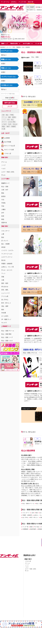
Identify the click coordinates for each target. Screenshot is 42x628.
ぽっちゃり (4, 240)
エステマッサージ (6, 257)
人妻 (2, 234)
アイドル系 (4, 296)
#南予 (8, 126)
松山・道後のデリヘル (28, 503)
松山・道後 (4, 186)
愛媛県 (32, 7)
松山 (12, 119)
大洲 (3, 115)
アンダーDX (22, 2)
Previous (4, 28)
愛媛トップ (4, 43)
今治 (8, 119)
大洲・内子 (4, 190)
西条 (9, 117)
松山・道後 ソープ (7, 337)
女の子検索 (7, 142)
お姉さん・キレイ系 (7, 267)
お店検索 (7, 138)
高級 (2, 276)
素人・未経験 (5, 244)
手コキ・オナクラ (6, 270)
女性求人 (14, 2)
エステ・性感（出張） (8, 172)
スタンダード (5, 231)
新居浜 (14, 117)
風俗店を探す (14, 43)
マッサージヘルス (6, 254)
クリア (10, 106)
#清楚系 (13, 126)
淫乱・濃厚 (4, 306)
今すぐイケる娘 (9, 149)
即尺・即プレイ (6, 303)
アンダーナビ (5, 2)
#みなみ (15, 124)
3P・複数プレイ (6, 319)
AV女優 (3, 313)
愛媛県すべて (5, 183)
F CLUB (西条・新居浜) (9, 37)
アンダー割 (25, 526)
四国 (27, 7)
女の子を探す (26, 43)
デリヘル (4, 117)
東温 (2, 219)
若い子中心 (4, 299)
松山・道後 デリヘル (7, 330)
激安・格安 (4, 283)
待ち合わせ (4, 286)
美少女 (3, 260)
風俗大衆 (30, 2)
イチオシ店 (7, 153)
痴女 (2, 309)
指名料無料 (33, 529)
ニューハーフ (5, 293)
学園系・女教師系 (6, 263)
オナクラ (4, 122)
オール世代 (4, 316)
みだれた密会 (11, 122)
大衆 (2, 280)
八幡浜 (3, 209)
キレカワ (4, 322)
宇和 (2, 206)
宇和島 (11, 115)
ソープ (3, 119)
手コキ (3, 175)
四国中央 (4, 222)
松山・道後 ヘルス (7, 340)
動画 (31, 526)
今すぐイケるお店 (9, 145)
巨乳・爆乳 (4, 290)
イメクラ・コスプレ (7, 250)
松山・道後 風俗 (6, 334)
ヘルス (3, 168)
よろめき (4, 124)
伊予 (2, 213)
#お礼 (9, 124)
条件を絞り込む (9, 103)
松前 (2, 216)
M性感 (3, 247)
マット (3, 273)
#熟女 (3, 126)
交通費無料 (25, 529)
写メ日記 (36, 526)
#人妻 (3, 129)
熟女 (7, 115)
